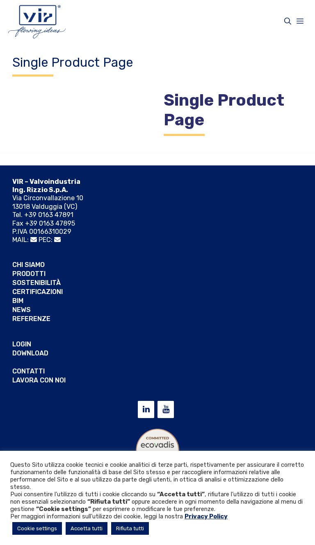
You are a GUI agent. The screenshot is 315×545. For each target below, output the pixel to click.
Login (21, 344)
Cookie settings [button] (37, 528)
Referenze (31, 319)
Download (30, 353)
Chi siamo (28, 265)
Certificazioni (37, 292)
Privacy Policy (206, 516)
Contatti (28, 371)
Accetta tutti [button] (87, 528)
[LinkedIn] (146, 409)
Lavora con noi (39, 380)
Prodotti (29, 274)
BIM (17, 301)
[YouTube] (166, 409)
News (21, 310)
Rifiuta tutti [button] (130, 528)
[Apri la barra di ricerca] (287, 21)
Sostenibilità (36, 283)
